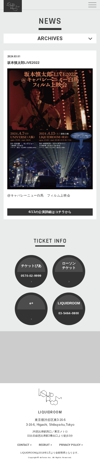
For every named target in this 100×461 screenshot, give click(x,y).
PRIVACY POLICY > (71, 444)
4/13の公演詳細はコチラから (50, 212)
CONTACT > (24, 444)
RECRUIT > (45, 444)
